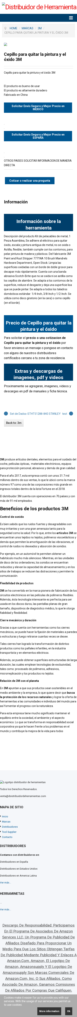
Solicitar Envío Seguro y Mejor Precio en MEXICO (38, 107)
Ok (68, 1011)
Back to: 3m (14, 422)
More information (49, 1011)
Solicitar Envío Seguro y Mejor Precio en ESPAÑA (38, 136)
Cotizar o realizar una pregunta (29, 180)
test (64, 413)
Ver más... (5, 882)
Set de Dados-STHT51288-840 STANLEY (35, 413)
